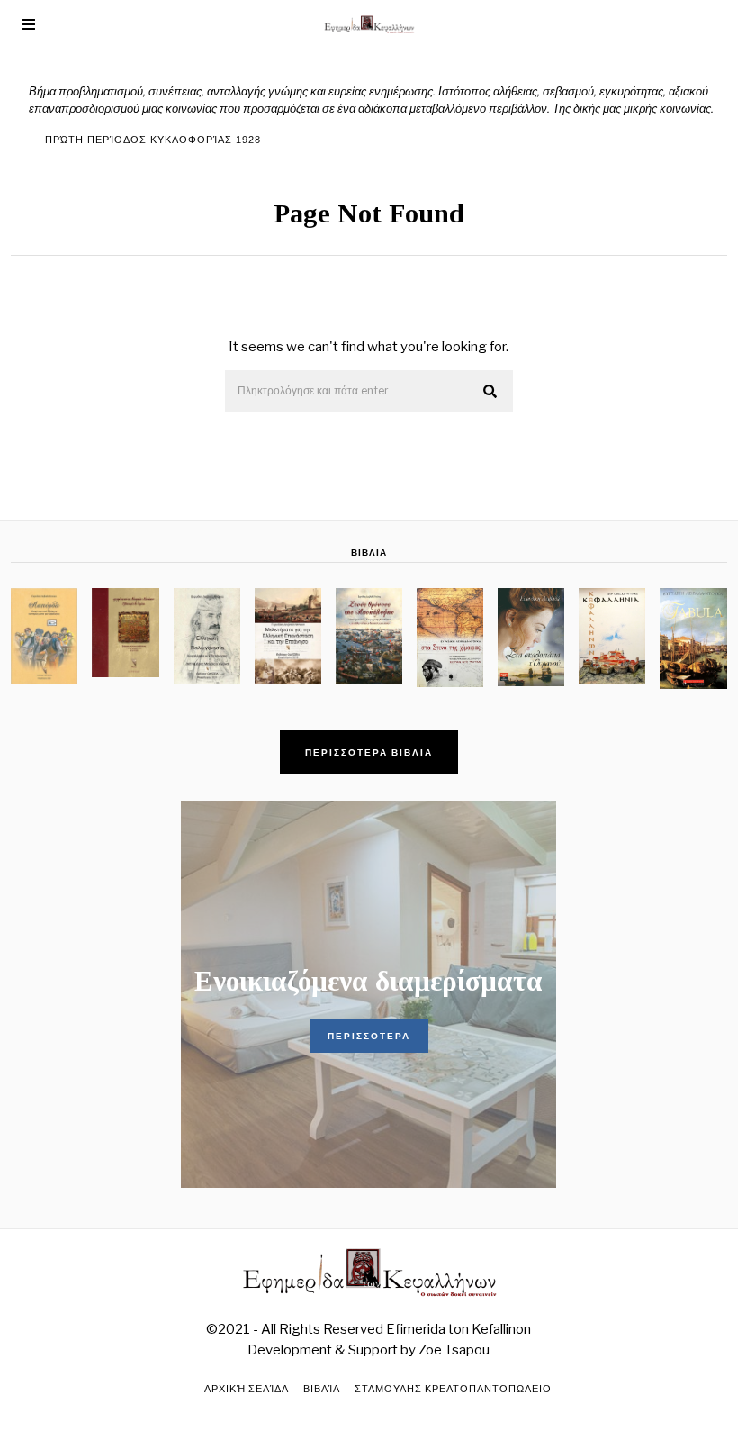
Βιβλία (321, 1388)
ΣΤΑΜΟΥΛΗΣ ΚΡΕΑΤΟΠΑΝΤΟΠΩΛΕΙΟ (453, 1388)
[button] (491, 391)
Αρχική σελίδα (246, 1388)
